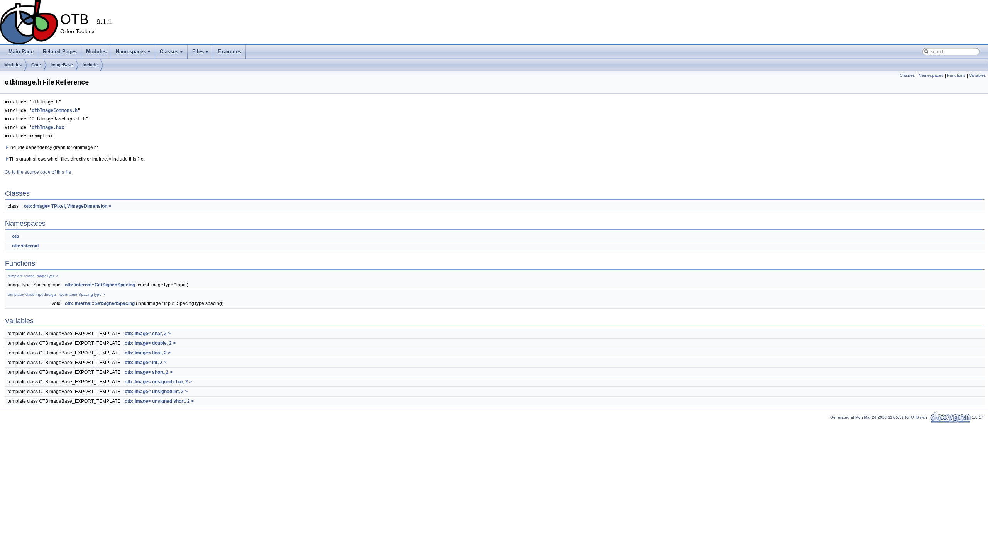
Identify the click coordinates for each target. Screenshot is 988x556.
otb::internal (25, 246)
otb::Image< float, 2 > (148, 353)
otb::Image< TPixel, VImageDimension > (67, 206)
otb (15, 236)
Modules (96, 51)
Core (36, 65)
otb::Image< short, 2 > (149, 372)
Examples (229, 51)
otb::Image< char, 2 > (148, 333)
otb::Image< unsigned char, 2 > (158, 382)
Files (198, 51)
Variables (977, 75)
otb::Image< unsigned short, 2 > (159, 401)
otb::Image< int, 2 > (145, 362)
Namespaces (131, 51)
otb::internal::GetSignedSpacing (100, 285)
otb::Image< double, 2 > (150, 343)
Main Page (21, 51)
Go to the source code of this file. (39, 172)
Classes (169, 51)
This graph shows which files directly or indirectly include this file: (76, 159)
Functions (956, 75)
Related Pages (60, 51)
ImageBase (62, 65)
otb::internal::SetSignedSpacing (100, 303)
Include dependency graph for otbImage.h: (53, 147)
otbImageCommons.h (55, 110)
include (90, 65)
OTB (915, 417)
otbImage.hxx (48, 127)
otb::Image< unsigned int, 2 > (156, 391)
